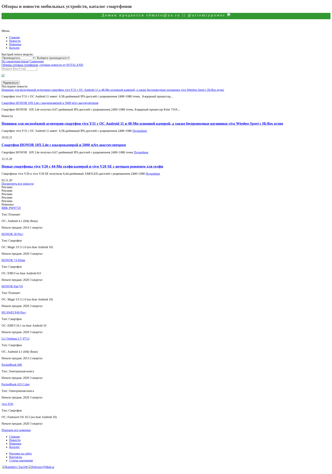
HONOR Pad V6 (12, 286)
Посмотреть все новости (18, 183)
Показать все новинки (16, 430)
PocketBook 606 (12, 364)
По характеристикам (15, 61)
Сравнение (36, 61)
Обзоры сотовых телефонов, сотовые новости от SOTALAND (42, 65)
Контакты (15, 457)
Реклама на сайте (20, 453)
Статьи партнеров (21, 460)
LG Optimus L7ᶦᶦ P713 (15, 338)
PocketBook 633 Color (16, 384)
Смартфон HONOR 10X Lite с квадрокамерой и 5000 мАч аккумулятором (50, 103)
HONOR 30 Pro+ (12, 234)
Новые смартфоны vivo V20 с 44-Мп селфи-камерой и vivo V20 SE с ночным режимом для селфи (82, 166)
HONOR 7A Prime (13, 260)
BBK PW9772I (11, 208)
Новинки (15, 44)
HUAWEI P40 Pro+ (14, 312)
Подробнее (140, 130)
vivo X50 (7, 404)
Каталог (14, 47)
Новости (15, 40)
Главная (14, 37)
